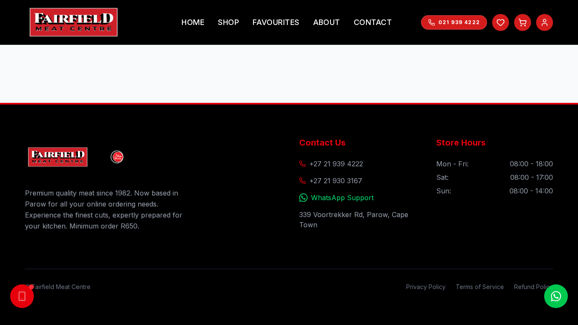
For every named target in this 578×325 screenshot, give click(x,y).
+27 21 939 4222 (336, 164)
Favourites (276, 22)
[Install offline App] (22, 296)
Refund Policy (533, 286)
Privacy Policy (426, 286)
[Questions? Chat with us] (556, 296)
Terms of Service (480, 286)
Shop (228, 22)
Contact (373, 22)
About (326, 22)
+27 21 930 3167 (335, 180)
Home (193, 22)
